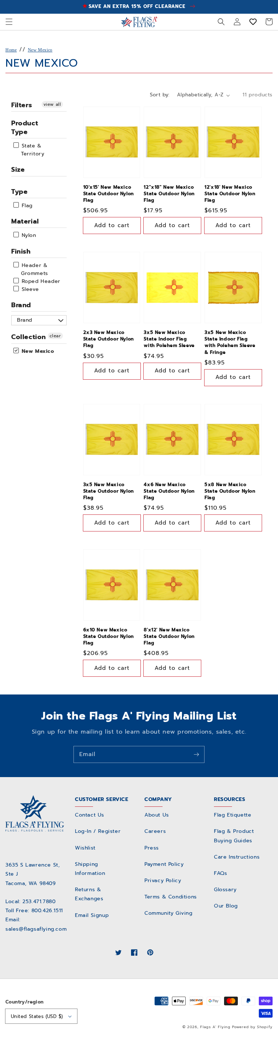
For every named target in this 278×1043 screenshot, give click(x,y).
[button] (9, 22)
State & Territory (32, 150)
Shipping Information (90, 868)
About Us (156, 815)
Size (18, 169)
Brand (21, 305)
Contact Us (89, 815)
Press (151, 848)
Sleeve (29, 289)
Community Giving (168, 913)
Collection (28, 337)
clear (55, 336)
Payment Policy (164, 864)
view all (52, 104)
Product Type (24, 127)
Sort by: (160, 95)
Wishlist (85, 848)
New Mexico (40, 50)
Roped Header (40, 281)
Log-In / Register (98, 831)
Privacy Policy (162, 880)
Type (19, 192)
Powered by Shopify (252, 1027)
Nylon (28, 235)
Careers (155, 831)
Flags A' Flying (215, 1027)
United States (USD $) (37, 1016)
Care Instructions (237, 857)
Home (11, 50)
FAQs (220, 873)
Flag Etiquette (232, 815)
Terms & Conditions (170, 897)
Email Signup (92, 915)
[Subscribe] (196, 754)
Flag (26, 205)
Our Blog (226, 906)
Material (25, 221)
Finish (21, 251)
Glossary (225, 889)
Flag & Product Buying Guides (234, 835)
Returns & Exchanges (89, 894)
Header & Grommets (34, 269)
